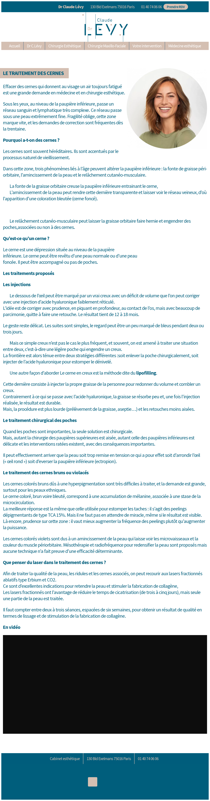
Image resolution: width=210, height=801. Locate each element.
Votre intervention (147, 46)
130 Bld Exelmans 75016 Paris (112, 6)
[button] (150, 7)
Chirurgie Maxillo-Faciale (107, 46)
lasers (174, 573)
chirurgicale (121, 431)
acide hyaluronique (59, 302)
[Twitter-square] (105, 782)
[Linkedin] (80, 782)
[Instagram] (92, 782)
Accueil (14, 46)
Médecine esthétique (184, 46)
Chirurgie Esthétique (64, 46)
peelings (179, 508)
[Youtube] (130, 782)
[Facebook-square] (117, 782)
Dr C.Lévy (34, 46)
